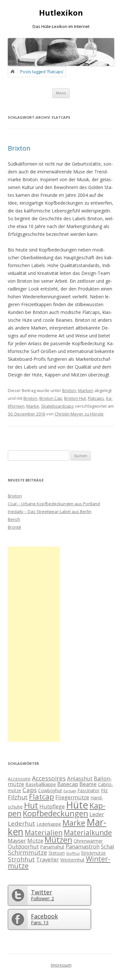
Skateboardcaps (57, 406)
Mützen (58, 840)
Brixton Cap (50, 398)
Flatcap (41, 797)
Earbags (69, 791)
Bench (14, 519)
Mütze (35, 840)
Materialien (43, 832)
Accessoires (49, 778)
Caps (29, 790)
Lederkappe (48, 824)
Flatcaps (96, 398)
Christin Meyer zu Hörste (79, 414)
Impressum (61, 965)
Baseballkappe (40, 784)
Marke (32, 406)
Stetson (56, 853)
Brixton (19, 148)
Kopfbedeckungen (55, 813)
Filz (104, 790)
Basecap (67, 784)
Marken (85, 390)
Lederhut (21, 823)
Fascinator (88, 790)
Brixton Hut (75, 398)
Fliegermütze (72, 797)
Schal (107, 846)
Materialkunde (88, 832)
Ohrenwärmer (88, 841)
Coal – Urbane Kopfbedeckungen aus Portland (54, 504)
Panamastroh (83, 846)
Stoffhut (73, 853)
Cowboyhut (50, 790)
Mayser (17, 840)
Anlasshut (79, 778)
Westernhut (72, 860)
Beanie (88, 784)
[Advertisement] (34, 644)
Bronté (14, 527)
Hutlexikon (61, 13)
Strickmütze (93, 853)
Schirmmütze (27, 852)
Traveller (47, 859)
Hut (31, 805)
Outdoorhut (23, 846)
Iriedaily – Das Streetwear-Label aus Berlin (49, 511)
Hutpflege (52, 806)
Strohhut (21, 859)
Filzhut (18, 797)
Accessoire (19, 779)
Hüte (77, 804)
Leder (96, 814)
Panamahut (52, 847)
